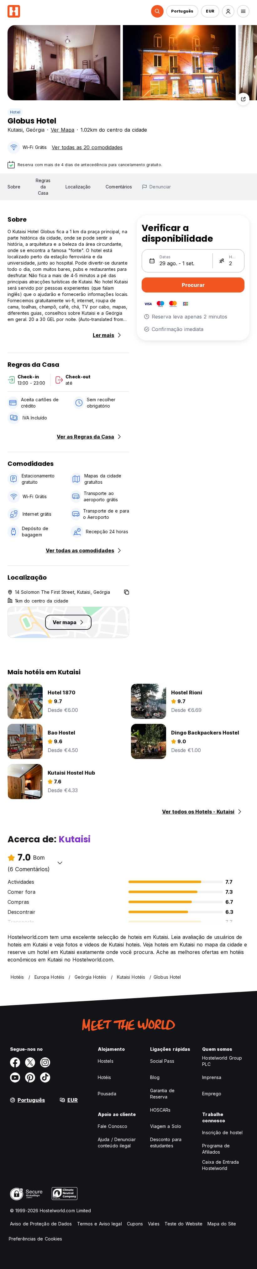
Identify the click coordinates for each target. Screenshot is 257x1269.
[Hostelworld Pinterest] (30, 1077)
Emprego (211, 1093)
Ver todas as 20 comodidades (87, 147)
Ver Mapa (62, 130)
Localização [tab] (78, 186)
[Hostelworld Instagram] (45, 1062)
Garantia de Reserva (162, 1093)
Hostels (105, 1061)
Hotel (15, 112)
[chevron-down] (59, 862)
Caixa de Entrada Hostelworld (220, 1165)
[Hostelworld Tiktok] (45, 1077)
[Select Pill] (157, 11)
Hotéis (104, 1077)
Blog (155, 1077)
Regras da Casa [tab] (43, 187)
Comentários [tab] (119, 186)
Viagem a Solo (165, 1126)
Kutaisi (15, 130)
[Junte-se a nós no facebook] (15, 1062)
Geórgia (35, 130)
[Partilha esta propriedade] (243, 99)
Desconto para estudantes (165, 1142)
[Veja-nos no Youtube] (15, 1077)
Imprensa (211, 1077)
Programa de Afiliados (216, 1149)
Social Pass (162, 1061)
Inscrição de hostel (222, 1132)
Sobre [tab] (14, 186)
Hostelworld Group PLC (222, 1061)
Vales (154, 1223)
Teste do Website (184, 1223)
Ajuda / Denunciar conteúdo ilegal (117, 1142)
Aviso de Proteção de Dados (41, 1223)
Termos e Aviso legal (99, 1223)
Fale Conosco (112, 1126)
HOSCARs (160, 1110)
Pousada (107, 1093)
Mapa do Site (221, 1223)
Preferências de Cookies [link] (35, 1238)
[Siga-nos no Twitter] (30, 1062)
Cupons (135, 1223)
